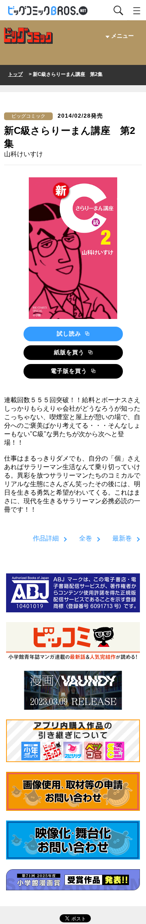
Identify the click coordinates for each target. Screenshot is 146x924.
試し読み (70, 333)
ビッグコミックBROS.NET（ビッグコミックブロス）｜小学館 (48, 10)
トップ (15, 74)
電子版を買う (70, 371)
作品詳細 (46, 538)
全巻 (85, 538)
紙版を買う (70, 352)
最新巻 (122, 538)
